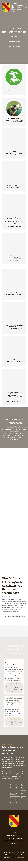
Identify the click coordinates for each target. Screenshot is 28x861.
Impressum (10, 838)
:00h (20, 218)
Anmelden (21, 841)
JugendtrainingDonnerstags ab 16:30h (14, 119)
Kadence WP (21, 857)
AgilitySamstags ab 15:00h (14, 293)
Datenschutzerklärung (14, 835)
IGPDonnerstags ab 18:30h (14, 360)
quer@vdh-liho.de (14, 401)
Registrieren (8, 841)
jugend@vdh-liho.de (14, 122)
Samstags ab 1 (12, 218)
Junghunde (14, 256)
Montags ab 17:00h (13, 395)
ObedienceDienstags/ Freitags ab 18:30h (14, 153)
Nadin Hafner (6, 776)
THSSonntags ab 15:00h (14, 89)
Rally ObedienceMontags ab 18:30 (14, 186)
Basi (13, 217)
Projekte (14, 843)
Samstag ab (11, 257)
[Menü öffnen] (26, 7)
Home (14, 833)
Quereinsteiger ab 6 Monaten (14, 393)
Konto (19, 838)
